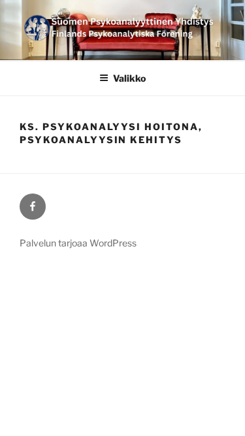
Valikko (129, 78)
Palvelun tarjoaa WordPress (78, 242)
